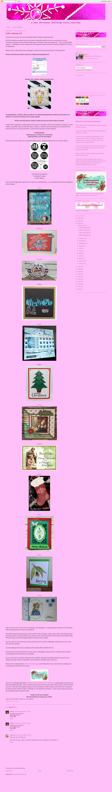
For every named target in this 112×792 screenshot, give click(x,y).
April (80, 256)
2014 (79, 279)
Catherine (39, 228)
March (81, 258)
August (81, 246)
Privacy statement (18, 27)
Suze (39, 595)
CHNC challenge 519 (84, 235)
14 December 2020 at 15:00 (23, 735)
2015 (79, 276)
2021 (79, 221)
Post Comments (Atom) (19, 774)
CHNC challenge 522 (84, 227)
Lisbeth (39, 405)
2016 (79, 274)
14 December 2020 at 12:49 (22, 723)
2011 (79, 286)
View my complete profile (91, 58)
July (80, 248)
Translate (88, 70)
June (80, 251)
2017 (79, 271)
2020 (79, 223)
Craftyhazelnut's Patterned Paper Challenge (40, 683)
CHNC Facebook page (31, 664)
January (81, 263)
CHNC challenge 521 (84, 230)
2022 (79, 218)
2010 (79, 289)
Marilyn (12, 711)
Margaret (39, 444)
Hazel (39, 324)
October (81, 241)
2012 (79, 284)
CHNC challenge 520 (14, 33)
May (80, 253)
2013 (79, 281)
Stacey (39, 514)
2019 (79, 266)
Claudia (39, 259)
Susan (39, 555)
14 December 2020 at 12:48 (22, 711)
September (82, 243)
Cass (39, 188)
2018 (79, 269)
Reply (11, 718)
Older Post (70, 770)
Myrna (39, 474)
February (82, 261)
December (82, 225)
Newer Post (9, 770)
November (82, 238)
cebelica (12, 735)
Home (8, 27)
